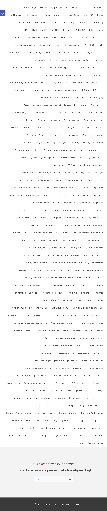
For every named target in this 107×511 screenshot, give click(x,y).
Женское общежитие (95, 180)
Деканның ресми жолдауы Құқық (27, 150)
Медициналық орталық (60, 308)
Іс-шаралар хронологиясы (74, 218)
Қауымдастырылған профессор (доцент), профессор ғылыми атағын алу (51, 255)
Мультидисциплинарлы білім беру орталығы (84, 315)
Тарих (86, 398)
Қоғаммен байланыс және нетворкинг (67, 263)
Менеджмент (25, 315)
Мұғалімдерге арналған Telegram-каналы (53, 330)
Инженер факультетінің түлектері (90, 195)
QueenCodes (19, 37)
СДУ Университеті (96, 383)
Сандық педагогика (13, 383)
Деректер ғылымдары (94, 150)
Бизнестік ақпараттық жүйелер (70, 113)
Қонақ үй (75, 270)
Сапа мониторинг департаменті (35, 383)
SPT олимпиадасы (72, 45)
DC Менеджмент (32, 15)
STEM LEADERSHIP (89, 45)
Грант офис (37, 128)
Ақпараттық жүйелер (58, 67)
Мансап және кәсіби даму (53, 293)
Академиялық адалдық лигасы (70, 52)
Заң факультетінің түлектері (93, 188)
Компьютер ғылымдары (71, 225)
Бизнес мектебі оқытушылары (21, 113)
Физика (29, 420)
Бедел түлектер (97, 105)
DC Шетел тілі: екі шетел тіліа (52, 15)
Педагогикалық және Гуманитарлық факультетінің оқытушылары (78, 368)
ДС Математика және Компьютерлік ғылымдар (85, 165)
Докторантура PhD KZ (48, 158)
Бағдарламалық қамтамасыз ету (66, 90)
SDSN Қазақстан (50, 37)
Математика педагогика (94, 300)
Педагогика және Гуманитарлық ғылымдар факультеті (54, 360)
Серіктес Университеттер (48, 390)
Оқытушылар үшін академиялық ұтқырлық (60, 338)
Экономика (99, 435)
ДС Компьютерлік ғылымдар (71, 158)
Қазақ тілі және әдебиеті (50, 240)
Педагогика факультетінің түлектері (37, 368)
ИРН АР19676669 (42, 218)
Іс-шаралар (56, 218)
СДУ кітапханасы (59, 383)
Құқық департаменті (33, 278)
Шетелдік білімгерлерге (39, 435)
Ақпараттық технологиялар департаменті (85, 67)
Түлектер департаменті (53, 405)
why (101, 45)
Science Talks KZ (34, 37)
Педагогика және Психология (92, 360)
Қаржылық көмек (75, 248)
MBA (91, 30)
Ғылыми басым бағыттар (36, 135)
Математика (73, 293)
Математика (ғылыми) (51, 300)
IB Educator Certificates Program (64, 22)
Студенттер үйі (97, 390)
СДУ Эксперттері (28, 390)
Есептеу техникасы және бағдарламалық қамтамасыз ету (39, 173)
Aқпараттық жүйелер (59, 7)
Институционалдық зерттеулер (91, 203)
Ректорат (99, 375)
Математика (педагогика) (72, 300)
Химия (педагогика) (35, 428)
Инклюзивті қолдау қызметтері (64, 203)
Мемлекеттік (12, 315)
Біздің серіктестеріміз (72, 120)
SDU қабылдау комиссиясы (25, 45)
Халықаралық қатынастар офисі (89, 420)
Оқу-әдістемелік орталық (93, 330)
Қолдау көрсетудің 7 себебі (58, 270)
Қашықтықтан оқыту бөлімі (93, 255)
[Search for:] (53, 479)
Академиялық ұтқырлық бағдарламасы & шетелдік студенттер (79, 60)
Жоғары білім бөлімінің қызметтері (66, 188)
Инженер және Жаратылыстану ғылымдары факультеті (29, 195)
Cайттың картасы (76, 7)
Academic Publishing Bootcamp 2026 (33, 7)
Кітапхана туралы (52, 225)
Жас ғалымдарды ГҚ (75, 180)
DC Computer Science (95, 7)
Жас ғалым (59, 180)
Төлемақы (37, 405)
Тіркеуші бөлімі (97, 398)
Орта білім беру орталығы (93, 345)
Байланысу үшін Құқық (49, 97)
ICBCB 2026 (84, 22)
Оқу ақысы (76, 330)
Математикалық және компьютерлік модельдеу (30, 308)
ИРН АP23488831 (24, 218)
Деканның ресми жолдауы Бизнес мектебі (87, 143)
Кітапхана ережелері (34, 225)
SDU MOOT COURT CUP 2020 (92, 37)
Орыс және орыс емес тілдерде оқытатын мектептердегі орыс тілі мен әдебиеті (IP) (71, 353)
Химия (22, 428)
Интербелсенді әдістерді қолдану (24, 210)
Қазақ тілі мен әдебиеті (94, 240)
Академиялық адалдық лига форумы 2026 (39, 52)
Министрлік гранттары (56, 315)
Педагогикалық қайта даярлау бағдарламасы (32, 375)
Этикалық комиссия (95, 443)
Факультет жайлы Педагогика (92, 413)
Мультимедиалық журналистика (63, 323)
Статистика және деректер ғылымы (74, 390)
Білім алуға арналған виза (93, 120)
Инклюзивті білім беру (40, 203)
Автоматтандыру (12, 52)
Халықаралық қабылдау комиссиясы (59, 420)
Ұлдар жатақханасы (95, 405)
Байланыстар (98, 90)
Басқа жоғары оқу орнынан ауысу (90, 97)
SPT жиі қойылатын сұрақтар (50, 45)
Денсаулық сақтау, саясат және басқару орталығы (63, 150)
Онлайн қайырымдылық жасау (91, 338)
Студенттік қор (74, 398)
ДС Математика (58, 165)
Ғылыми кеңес (55, 135)
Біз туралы (30, 120)
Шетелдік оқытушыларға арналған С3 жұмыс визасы (71, 435)
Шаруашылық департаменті (56, 428)
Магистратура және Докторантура (26, 293)
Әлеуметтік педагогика (79, 82)
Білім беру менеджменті (20, 128)
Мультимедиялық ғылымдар (23, 330)
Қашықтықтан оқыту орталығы (37, 263)
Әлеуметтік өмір (58, 82)
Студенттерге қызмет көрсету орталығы (49, 398)
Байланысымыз (68, 97)
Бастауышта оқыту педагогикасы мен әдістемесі (42, 105)
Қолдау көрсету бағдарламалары (31, 270)
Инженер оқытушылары (65, 195)
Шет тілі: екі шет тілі (78, 428)
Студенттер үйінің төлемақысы (19, 398)
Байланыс (86, 90)
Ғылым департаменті (73, 128)
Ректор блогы (87, 375)
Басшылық (83, 105)
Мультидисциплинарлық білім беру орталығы (30, 323)
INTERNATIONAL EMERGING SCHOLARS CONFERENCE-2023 (37, 30)
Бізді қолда (54, 120)
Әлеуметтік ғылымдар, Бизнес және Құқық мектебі (27, 82)
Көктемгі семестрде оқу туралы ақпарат (87, 233)
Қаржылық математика (94, 248)
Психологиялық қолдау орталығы (65, 375)
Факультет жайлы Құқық (68, 413)
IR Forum (66, 30)
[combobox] (53, 479)
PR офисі (100, 30)
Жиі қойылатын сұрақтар (20, 188)
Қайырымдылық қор (37, 248)
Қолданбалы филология (94, 263)
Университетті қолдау (76, 405)
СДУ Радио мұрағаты (78, 383)
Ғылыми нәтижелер (71, 135)
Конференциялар (62, 233)
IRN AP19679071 (79, 30)
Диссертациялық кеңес (28, 158)
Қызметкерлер (83, 285)
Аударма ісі (98, 75)
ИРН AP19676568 (96, 210)
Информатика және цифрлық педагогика (70, 210)
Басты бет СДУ (70, 105)
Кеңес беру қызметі (95, 218)
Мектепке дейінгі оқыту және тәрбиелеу (88, 308)
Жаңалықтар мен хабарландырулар (38, 180)
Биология (89, 113)
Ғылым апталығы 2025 (53, 128)
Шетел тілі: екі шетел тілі (17, 435)
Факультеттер (17, 420)
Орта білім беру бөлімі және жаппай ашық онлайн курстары (58, 345)
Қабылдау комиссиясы (28, 240)
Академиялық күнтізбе (94, 52)
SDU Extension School (68, 37)
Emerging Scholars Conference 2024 (80, 15)
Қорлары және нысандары (93, 270)
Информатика (46, 210)
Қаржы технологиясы (57, 248)
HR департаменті (41, 22)
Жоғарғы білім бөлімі (41, 188)
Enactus (100, 15)
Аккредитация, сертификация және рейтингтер (28, 67)
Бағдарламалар (97, 82)
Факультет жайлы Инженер (44, 413)
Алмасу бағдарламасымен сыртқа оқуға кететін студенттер (67, 75)
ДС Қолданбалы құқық (94, 158)
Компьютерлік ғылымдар (93, 225)
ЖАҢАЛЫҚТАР (71, 173)
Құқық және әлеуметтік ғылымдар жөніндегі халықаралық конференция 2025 (44, 285)
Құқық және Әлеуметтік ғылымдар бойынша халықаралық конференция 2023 (73, 278)
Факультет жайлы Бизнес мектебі (18, 413)
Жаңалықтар (85, 173)
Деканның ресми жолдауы (93, 135)
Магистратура (98, 285)
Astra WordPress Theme (71, 504)
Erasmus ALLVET (25, 22)
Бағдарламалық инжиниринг (39, 90)
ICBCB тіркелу (98, 22)
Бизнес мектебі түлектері (45, 113)
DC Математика (16, 15)
